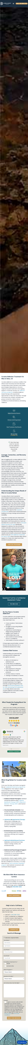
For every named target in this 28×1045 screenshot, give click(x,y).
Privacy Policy (7, 1013)
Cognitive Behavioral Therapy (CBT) (14, 801)
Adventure (7, 819)
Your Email (7, 956)
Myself (8, 963)
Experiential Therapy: (18, 819)
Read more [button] (5, 745)
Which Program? (8, 969)
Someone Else (10, 966)
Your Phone (7, 949)
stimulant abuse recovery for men (13, 523)
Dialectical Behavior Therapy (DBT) (14, 803)
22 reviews (17, 723)
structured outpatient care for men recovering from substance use (13, 687)
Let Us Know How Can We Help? (12, 983)
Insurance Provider (9, 976)
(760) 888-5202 (14, 435)
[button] (13, 3)
